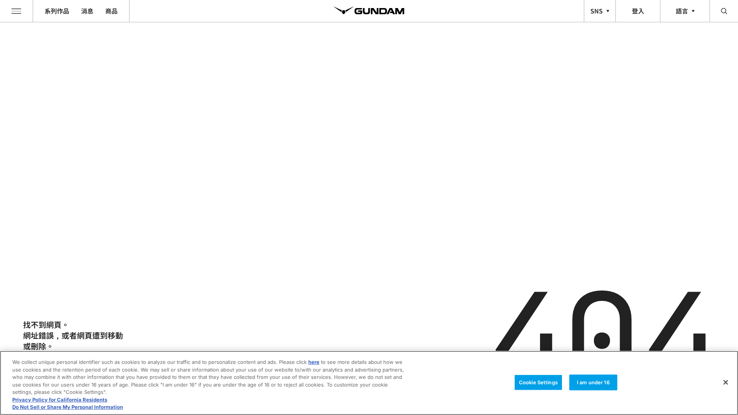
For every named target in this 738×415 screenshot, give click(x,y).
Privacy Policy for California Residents (59, 400)
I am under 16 (593, 382)
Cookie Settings (538, 382)
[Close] (725, 382)
